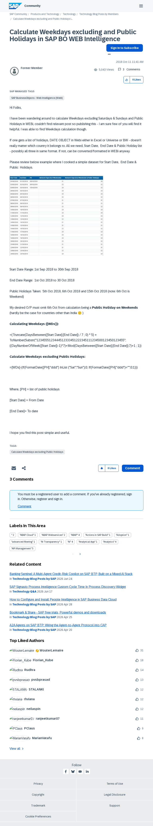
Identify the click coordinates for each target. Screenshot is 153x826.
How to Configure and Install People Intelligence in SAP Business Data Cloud (63, 599)
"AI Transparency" (50, 541)
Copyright (38, 794)
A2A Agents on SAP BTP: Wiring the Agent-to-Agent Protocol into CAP (58, 625)
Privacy (38, 783)
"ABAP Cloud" (27, 535)
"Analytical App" (86, 541)
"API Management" (21, 548)
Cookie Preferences (38, 816)
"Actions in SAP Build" (96, 535)
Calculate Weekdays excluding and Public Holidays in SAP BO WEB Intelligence (73, 35)
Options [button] (108, 55)
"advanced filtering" (22, 541)
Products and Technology (45, 14)
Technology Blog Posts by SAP (34, 578)
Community (32, 5)
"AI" (69, 541)
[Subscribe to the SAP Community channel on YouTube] (80, 771)
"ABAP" (74, 535)
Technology (69, 14)
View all (15, 748)
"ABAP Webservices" (52, 535)
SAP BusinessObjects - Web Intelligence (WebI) (37, 98)
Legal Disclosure (115, 794)
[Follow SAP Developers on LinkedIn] (87, 771)
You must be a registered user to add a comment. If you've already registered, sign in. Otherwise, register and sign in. (75, 496)
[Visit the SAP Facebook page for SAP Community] (65, 771)
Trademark (38, 805)
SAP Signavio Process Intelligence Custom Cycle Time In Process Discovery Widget (68, 586)
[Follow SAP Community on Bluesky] (73, 771)
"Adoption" (121, 535)
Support (114, 805)
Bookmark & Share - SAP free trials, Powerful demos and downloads (58, 612)
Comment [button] (132, 468)
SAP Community (18, 14)
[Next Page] (79, 554)
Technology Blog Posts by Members (98, 14)
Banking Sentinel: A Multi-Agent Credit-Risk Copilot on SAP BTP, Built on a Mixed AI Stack (71, 574)
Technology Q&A (24, 591)
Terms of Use (115, 783)
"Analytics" (108, 541)
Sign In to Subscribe (125, 47)
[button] (127, 79)
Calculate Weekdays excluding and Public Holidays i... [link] (42, 19)
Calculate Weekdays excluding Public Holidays (37, 452)
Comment (24, 506)
